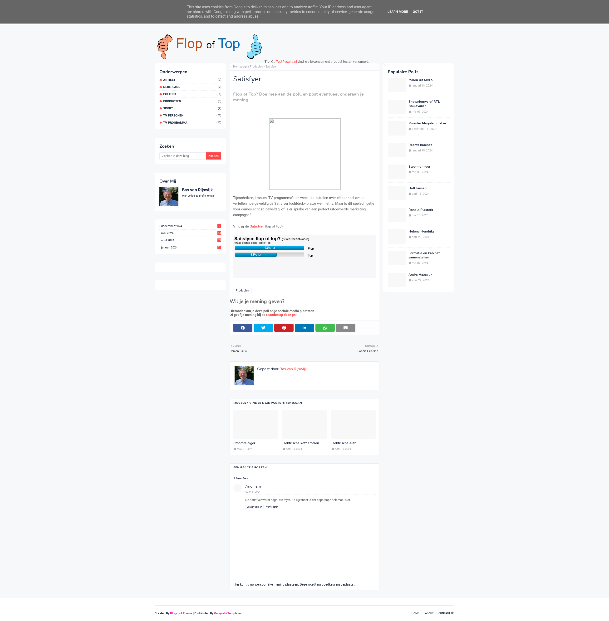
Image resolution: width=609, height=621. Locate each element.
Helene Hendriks (421, 231)
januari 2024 (191, 247)
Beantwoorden (254, 506)
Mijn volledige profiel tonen (198, 195)
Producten (192, 101)
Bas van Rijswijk (197, 189)
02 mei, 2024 (253, 491)
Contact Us (446, 613)
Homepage (240, 66)
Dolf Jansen (417, 188)
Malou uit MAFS (420, 80)
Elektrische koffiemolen (300, 443)
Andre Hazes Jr (420, 275)
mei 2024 (191, 233)
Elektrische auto (343, 443)
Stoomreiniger (244, 443)
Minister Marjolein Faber (427, 123)
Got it (418, 12)
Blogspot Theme (181, 613)
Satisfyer (257, 226)
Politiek (192, 94)
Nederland (192, 87)
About (429, 613)
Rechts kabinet (420, 145)
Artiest (192, 80)
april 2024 (191, 240)
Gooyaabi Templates (228, 613)
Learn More (398, 12)
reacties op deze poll (282, 315)
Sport (192, 108)
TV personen (192, 115)
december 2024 (190, 226)
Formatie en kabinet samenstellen (424, 255)
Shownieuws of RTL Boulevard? (424, 104)
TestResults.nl (286, 61)
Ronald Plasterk (420, 210)
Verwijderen (272, 506)
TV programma (192, 122)
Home (415, 613)
